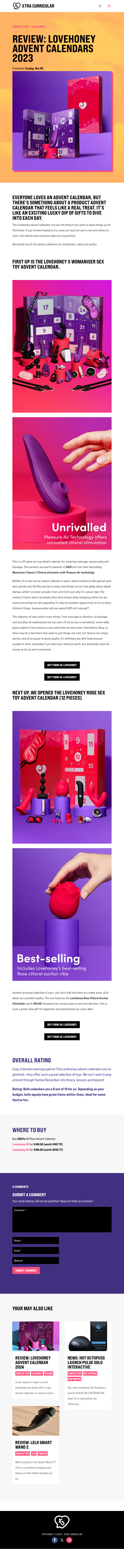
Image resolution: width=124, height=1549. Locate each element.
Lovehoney (38, 26)
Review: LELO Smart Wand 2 (33, 1445)
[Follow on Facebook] (55, 1540)
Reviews (49, 1373)
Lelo (34, 1453)
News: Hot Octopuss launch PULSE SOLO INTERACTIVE (86, 1362)
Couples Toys (20, 26)
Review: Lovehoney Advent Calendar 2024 (33, 1362)
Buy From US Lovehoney (62, 677)
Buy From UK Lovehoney (62, 665)
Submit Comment (26, 1270)
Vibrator (42, 1453)
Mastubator (74, 1378)
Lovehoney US (20, 1150)
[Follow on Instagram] (69, 1540)
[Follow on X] (62, 1540)
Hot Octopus (90, 1373)
